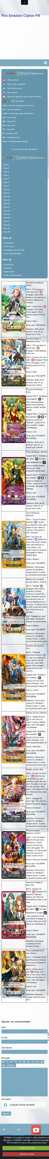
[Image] (41, 1062)
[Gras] (3, 1062)
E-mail (4, 1037)
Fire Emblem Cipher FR (20, 16)
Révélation (7, 268)
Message (5, 1058)
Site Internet (6, 1048)
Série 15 (6, 214)
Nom (3, 1027)
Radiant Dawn (8, 272)
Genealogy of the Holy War (14, 250)
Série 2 (6, 168)
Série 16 (6, 218)
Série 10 (6, 197)
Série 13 (6, 207)
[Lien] (33, 1062)
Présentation (8, 243)
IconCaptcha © (41, 1107)
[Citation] (24, 1062)
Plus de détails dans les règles (24, 149)
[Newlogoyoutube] (36, 1130)
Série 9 (6, 193)
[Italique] (7, 1062)
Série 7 (6, 186)
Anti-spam (5, 1099)
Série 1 (6, 165)
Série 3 (6, 172)
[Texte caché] (37, 1062)
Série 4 (6, 175)
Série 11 (6, 200)
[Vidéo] (3, 1065)
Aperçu (12, 1065)
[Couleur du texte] (20, 1062)
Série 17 (6, 221)
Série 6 (6, 182)
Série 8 (6, 189)
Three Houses (8, 246)
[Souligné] (11, 1062)
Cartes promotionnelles (12, 254)
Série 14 (6, 211)
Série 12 (6, 204)
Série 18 (6, 225)
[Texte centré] (28, 1062)
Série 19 (6, 228)
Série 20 (6, 232)
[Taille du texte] (15, 1062)
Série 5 (6, 179)
